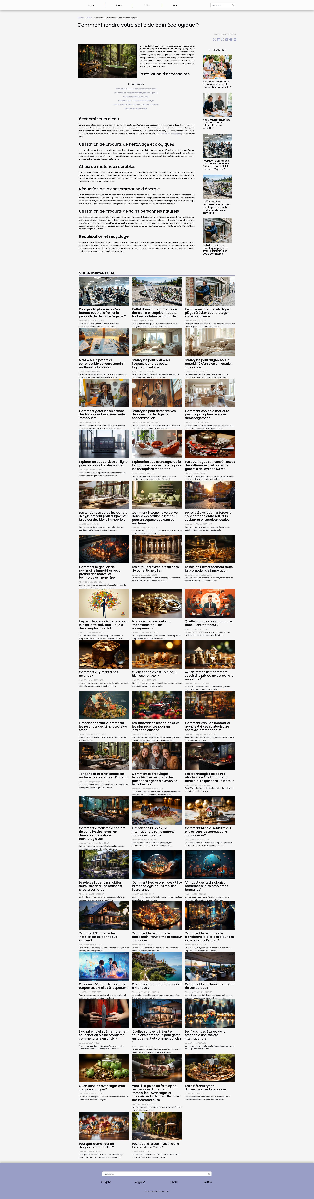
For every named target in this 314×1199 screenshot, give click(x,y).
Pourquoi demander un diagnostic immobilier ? (96, 1145)
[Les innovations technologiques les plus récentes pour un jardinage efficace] (157, 705)
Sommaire (137, 84)
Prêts (147, 5)
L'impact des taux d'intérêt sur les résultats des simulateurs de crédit (103, 726)
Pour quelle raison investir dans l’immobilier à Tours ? (155, 1145)
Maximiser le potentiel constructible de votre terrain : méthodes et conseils (101, 363)
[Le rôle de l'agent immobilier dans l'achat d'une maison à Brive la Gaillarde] (104, 864)
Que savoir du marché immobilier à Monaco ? (157, 986)
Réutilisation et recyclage (135, 108)
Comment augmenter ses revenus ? (98, 674)
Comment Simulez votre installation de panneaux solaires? (98, 937)
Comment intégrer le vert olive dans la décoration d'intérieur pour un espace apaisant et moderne (155, 518)
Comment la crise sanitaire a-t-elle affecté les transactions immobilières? (209, 831)
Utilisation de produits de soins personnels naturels (136, 104)
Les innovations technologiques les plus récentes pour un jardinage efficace (156, 726)
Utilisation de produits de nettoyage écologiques (135, 92)
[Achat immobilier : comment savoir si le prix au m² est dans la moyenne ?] (210, 654)
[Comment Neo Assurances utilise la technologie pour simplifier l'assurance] (157, 864)
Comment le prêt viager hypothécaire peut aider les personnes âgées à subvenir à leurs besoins (154, 779)
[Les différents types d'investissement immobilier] (210, 1067)
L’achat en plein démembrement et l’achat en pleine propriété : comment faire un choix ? (104, 1035)
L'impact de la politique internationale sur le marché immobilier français (153, 831)
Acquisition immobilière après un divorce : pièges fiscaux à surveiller (216, 124)
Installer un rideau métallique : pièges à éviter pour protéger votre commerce (215, 249)
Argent (119, 5)
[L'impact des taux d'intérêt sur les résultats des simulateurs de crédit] (104, 705)
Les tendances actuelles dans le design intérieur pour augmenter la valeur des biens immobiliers (103, 516)
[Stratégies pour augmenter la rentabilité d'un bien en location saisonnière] (210, 342)
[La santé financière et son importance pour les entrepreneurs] (157, 603)
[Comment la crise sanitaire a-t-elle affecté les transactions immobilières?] (210, 810)
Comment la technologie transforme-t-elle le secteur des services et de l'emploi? (209, 937)
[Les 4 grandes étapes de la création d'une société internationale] (210, 1013)
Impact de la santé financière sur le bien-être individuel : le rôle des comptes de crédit (104, 624)
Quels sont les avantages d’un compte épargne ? (102, 1087)
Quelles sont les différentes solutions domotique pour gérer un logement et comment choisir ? (156, 1037)
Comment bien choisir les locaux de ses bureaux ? (209, 986)
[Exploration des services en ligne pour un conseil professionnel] (104, 443)
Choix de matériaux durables (135, 96)
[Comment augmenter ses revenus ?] (104, 654)
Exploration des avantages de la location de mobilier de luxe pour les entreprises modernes (156, 465)
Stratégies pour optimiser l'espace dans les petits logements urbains (151, 363)
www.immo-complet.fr (170, 133)
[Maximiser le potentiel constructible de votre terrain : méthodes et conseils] (104, 342)
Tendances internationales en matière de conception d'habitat (103, 775)
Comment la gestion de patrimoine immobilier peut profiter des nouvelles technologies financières (99, 572)
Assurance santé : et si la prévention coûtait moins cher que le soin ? (217, 84)
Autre (174, 5)
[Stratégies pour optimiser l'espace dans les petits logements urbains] (157, 342)
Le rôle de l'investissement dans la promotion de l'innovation (209, 569)
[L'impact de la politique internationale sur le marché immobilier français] (157, 810)
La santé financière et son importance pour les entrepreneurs (151, 624)
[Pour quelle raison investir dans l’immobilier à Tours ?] (157, 1125)
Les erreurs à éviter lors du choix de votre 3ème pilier (155, 569)
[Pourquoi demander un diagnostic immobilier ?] (104, 1125)
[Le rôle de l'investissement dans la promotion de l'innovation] (210, 549)
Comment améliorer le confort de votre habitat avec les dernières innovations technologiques (102, 833)
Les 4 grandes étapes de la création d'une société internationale (205, 1035)
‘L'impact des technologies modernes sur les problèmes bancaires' (206, 886)
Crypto (91, 5)
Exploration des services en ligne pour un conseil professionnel (103, 463)
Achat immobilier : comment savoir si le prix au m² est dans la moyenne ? (209, 675)
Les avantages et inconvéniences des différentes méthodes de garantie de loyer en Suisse (210, 465)
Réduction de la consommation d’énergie (136, 100)
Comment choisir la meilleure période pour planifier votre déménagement (207, 414)
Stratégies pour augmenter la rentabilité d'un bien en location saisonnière (209, 363)
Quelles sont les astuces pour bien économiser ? (154, 674)
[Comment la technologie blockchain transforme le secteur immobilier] (157, 915)
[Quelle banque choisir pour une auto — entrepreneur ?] (210, 603)
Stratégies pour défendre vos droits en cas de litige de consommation (154, 414)
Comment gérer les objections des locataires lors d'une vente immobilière (102, 414)
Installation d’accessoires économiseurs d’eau (136, 88)
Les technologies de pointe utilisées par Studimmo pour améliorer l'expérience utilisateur (209, 777)
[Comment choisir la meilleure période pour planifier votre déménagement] (210, 393)
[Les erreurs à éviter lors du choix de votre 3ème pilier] (157, 549)
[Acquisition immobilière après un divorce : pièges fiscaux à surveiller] (217, 104)
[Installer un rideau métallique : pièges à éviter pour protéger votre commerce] (217, 230)
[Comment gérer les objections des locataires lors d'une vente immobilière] (104, 393)
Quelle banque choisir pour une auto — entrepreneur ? (208, 623)
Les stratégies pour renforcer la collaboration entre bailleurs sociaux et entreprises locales (208, 516)
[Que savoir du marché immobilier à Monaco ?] (157, 966)
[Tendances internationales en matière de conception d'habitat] (104, 755)
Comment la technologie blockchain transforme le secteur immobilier (157, 937)
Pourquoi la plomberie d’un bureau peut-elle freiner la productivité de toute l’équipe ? (216, 165)
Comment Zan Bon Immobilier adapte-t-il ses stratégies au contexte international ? (207, 726)
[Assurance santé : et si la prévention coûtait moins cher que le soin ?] (217, 66)
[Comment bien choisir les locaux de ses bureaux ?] (210, 966)
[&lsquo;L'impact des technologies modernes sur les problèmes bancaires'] (210, 864)
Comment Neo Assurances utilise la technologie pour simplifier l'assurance (157, 886)
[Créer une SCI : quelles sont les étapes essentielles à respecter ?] (104, 966)
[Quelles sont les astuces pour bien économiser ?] (157, 654)
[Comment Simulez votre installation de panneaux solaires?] (104, 915)
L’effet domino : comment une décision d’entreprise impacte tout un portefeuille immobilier (216, 207)
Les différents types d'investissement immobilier (206, 1087)
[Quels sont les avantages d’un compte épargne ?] (104, 1067)
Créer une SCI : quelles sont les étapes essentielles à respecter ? (103, 986)
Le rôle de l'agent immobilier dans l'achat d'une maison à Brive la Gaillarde (100, 886)
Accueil (81, 17)
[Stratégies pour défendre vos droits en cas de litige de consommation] (157, 393)
